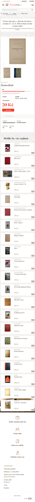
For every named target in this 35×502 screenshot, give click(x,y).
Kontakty (6, 488)
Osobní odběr (8, 480)
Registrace (24, 1)
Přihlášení (32, 1)
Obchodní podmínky (10, 469)
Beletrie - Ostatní (24, 13)
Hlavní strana (5, 13)
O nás (5, 485)
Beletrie (14, 13)
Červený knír (14, 4)
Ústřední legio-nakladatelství (9, 122)
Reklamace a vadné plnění (11, 472)
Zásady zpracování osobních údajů (14, 474)
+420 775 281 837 (6, 1)
